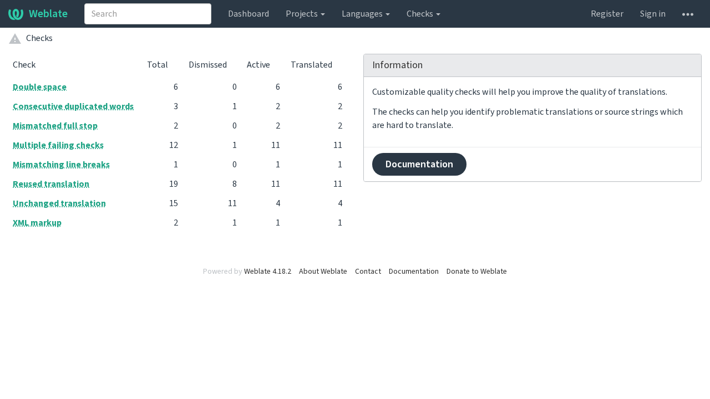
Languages (363, 14)
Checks (421, 14)
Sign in (653, 14)
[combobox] (147, 13)
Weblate (48, 14)
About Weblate (323, 271)
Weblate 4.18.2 (267, 271)
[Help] (688, 14)
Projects (303, 14)
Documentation (419, 164)
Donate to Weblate (477, 271)
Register (607, 14)
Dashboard (248, 14)
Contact (368, 271)
